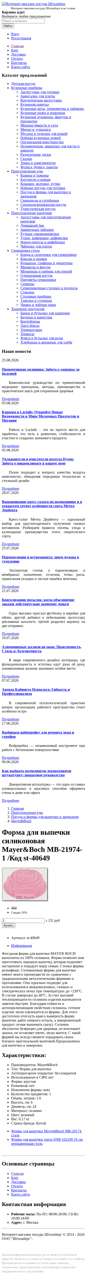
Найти (8, 26)
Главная (17, 46)
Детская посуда (23, 84)
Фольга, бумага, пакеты (39, 167)
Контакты (19, 63)
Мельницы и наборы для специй (46, 271)
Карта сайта (20, 67)
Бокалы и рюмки (33, 259)
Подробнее (10, 399)
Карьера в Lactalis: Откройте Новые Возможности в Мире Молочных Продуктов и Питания (40, 416)
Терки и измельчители (38, 163)
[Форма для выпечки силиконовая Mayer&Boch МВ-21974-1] (25, 900)
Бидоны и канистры (36, 317)
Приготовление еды (27, 171)
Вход (15, 34)
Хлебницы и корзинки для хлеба (46, 342)
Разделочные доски (35, 154)
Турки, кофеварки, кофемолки (44, 238)
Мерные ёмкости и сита (39, 125)
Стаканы (27, 292)
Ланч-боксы (29, 326)
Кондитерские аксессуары (41, 100)
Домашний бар (32, 225)
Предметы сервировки (38, 280)
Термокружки (31, 330)
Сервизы (27, 284)
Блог (15, 50)
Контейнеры (30, 321)
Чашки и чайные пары (38, 305)
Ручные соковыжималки (39, 234)
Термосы (27, 334)
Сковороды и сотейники (39, 200)
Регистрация (21, 38)
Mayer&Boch (21, 821)
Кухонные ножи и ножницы (42, 113)
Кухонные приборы (26, 88)
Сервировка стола (25, 250)
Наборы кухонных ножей (40, 138)
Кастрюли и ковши (35, 180)
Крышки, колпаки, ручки (40, 184)
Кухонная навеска (34, 104)
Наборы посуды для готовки (42, 188)
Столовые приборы (35, 296)
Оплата (17, 59)
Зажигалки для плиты (37, 96)
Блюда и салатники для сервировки (48, 255)
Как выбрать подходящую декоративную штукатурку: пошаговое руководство (36, 773)
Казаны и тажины (34, 175)
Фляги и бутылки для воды (41, 338)
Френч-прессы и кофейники (42, 242)
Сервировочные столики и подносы (49, 288)
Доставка (18, 54)
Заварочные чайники (37, 230)
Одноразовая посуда (36, 275)
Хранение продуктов (28, 309)
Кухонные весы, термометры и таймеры (52, 109)
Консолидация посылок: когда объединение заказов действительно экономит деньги (38, 602)
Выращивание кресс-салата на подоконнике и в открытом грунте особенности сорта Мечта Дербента (42, 506)
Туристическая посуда (37, 209)
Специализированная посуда (43, 205)
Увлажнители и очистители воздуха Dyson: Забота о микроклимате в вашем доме (38, 461)
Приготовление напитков (31, 213)
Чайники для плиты (36, 246)
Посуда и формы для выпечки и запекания (44, 817)
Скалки (26, 159)
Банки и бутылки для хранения (45, 313)
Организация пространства (42, 142)
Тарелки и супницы (36, 301)
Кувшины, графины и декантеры (46, 263)
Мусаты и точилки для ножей (44, 134)
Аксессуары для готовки (39, 92)
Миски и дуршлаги (35, 129)
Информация (21, 946)
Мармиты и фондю (35, 267)
